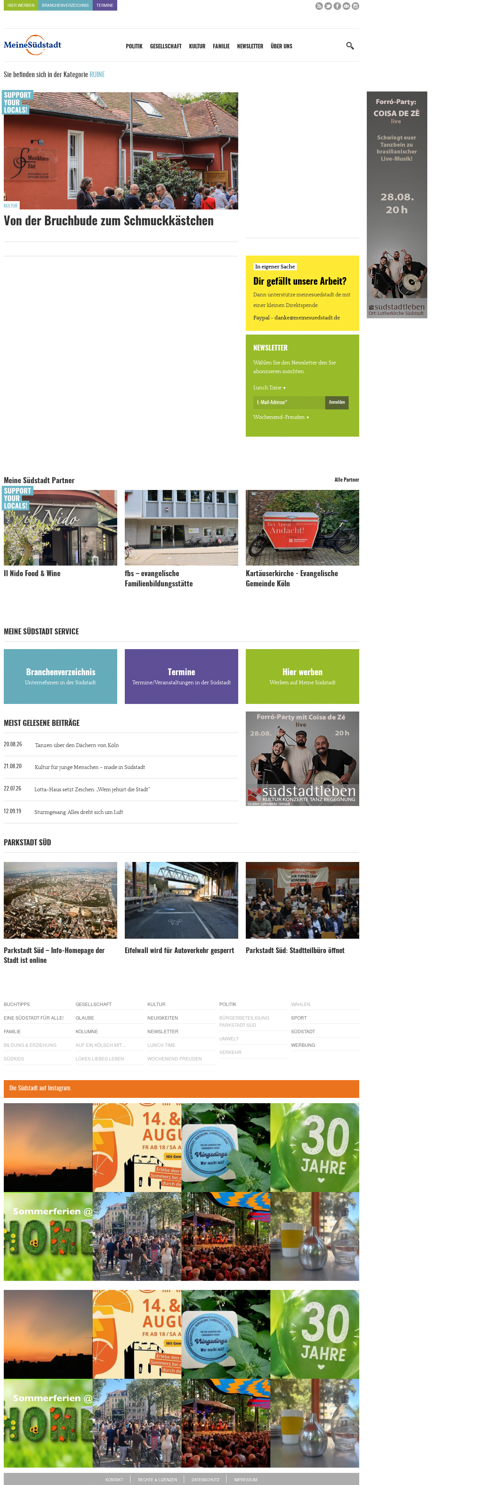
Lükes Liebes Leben (100, 1058)
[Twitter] (328, 8)
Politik (134, 47)
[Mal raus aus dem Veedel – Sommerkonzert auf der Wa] (226, 1236)
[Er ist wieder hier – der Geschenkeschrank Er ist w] (314, 1236)
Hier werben (21, 5)
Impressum (245, 1479)
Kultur (197, 47)
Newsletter (250, 47)
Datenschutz (205, 1479)
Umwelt (229, 1038)
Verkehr (230, 1052)
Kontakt (114, 1479)
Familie (221, 47)
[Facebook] (337, 8)
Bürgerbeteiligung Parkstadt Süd (244, 1021)
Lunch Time (267, 388)
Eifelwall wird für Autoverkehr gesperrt (179, 951)
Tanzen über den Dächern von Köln (77, 745)
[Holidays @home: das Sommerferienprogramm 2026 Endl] (48, 1236)
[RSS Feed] (319, 8)
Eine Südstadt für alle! (34, 1017)
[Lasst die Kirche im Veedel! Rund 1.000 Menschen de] (137, 1236)
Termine (104, 5)
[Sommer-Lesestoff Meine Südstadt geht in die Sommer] (48, 1147)
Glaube (85, 1017)
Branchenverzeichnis (65, 5)
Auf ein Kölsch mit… (101, 1045)
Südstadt (303, 1031)
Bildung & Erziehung (30, 1045)
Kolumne (87, 1031)
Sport (299, 1017)
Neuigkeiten (162, 1017)
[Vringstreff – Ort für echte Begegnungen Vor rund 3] (314, 1147)
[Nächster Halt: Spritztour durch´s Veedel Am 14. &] (137, 1147)
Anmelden (337, 402)
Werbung (303, 1045)
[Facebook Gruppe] (346, 8)
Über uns (281, 47)
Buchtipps (17, 1004)
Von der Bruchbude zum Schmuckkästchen (109, 221)
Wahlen (300, 1004)
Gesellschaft (166, 47)
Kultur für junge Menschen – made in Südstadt (90, 767)
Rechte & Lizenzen (157, 1479)
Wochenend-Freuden (279, 417)
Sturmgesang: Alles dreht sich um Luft (78, 812)
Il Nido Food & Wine (32, 574)
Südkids (14, 1058)
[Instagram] (355, 8)
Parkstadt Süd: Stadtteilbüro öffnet (295, 951)
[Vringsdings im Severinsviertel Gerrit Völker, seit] (226, 1147)
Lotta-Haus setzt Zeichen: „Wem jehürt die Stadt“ (92, 790)
